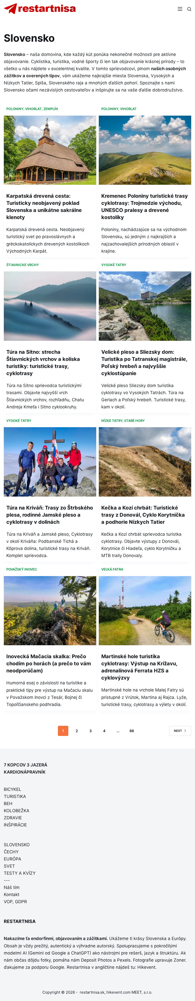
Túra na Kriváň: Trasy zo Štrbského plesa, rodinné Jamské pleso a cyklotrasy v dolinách (49, 515)
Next (178, 731)
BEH (8, 803)
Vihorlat (33, 109)
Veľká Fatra (112, 569)
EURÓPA (12, 858)
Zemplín (50, 109)
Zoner (179, 960)
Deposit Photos (96, 960)
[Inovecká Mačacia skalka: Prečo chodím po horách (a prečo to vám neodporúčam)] (50, 610)
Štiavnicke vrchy (22, 265)
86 (131, 731)
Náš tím (12, 887)
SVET (9, 866)
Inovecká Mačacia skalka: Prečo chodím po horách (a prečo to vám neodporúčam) (48, 663)
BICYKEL (12, 789)
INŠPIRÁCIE (15, 824)
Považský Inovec (21, 569)
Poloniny (14, 109)
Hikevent (146, 967)
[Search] (189, 9)
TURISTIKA (15, 796)
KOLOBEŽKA (16, 810)
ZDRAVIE (13, 817)
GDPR (21, 901)
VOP (8, 901)
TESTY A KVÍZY (20, 873)
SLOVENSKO (17, 844)
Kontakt (11, 894)
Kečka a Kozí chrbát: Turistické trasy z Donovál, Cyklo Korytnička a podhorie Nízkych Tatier (143, 515)
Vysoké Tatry (113, 265)
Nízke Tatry (111, 421)
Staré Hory (134, 421)
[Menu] (180, 9)
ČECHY (11, 851)
